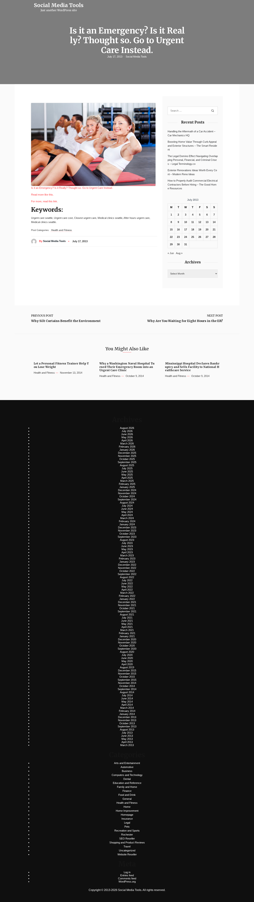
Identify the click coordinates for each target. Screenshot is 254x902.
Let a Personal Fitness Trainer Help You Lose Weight (61, 365)
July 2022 (127, 580)
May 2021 (127, 623)
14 (214, 222)
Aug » (179, 253)
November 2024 (127, 493)
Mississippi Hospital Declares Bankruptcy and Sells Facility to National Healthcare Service (192, 367)
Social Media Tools (136, 56)
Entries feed (127, 875)
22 (171, 236)
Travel (127, 846)
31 (185, 244)
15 (171, 229)
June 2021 (127, 620)
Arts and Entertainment (127, 763)
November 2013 (127, 720)
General (127, 798)
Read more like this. (42, 194)
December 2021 (127, 602)
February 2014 (127, 710)
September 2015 (127, 679)
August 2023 (127, 539)
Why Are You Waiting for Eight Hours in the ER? (185, 321)
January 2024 (127, 524)
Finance (127, 790)
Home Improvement (127, 810)
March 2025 (127, 480)
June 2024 (127, 508)
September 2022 (127, 574)
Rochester (127, 834)
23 (178, 236)
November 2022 (127, 567)
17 (185, 229)
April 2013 (127, 741)
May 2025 (127, 474)
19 (199, 229)
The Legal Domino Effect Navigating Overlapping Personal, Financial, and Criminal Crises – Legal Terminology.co (193, 160)
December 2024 (127, 490)
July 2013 (127, 732)
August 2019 (127, 667)
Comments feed (127, 878)
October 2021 (127, 608)
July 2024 (127, 505)
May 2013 (127, 738)
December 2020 (127, 639)
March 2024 (127, 518)
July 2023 (127, 543)
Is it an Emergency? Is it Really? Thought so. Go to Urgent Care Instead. (72, 187)
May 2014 (127, 701)
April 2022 (127, 589)
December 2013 (127, 717)
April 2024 (127, 515)
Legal (127, 822)
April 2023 (127, 552)
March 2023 (127, 555)
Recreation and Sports (127, 830)
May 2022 (127, 586)
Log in (127, 872)
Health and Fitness (61, 230)
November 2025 (127, 455)
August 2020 (127, 651)
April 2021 (127, 626)
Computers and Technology (127, 774)
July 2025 (127, 468)
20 (207, 229)
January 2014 (127, 714)
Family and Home (127, 786)
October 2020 (127, 645)
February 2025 (127, 483)
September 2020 (127, 648)
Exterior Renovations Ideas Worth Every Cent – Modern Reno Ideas (192, 172)
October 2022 (127, 570)
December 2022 (127, 564)
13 (207, 222)
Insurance (127, 818)
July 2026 (127, 431)
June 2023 (127, 546)
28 (214, 236)
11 (192, 222)
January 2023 (127, 561)
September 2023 (127, 536)
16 (178, 229)
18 (192, 229)
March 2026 (127, 443)
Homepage (127, 814)
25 (192, 236)
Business (127, 771)
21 (214, 229)
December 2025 (127, 452)
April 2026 (127, 440)
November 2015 (127, 673)
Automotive (127, 767)
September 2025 (127, 462)
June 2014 (127, 698)
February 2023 (127, 558)
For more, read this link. (44, 201)
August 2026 (127, 427)
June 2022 (127, 583)
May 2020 (127, 661)
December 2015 (127, 670)
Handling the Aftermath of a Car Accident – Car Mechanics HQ (191, 133)
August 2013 (127, 729)
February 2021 (127, 633)
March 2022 (127, 592)
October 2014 (127, 686)
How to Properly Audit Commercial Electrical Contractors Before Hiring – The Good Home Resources (193, 184)
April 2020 (127, 664)
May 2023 (127, 549)
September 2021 (127, 611)
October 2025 (127, 459)
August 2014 (127, 692)
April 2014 (127, 704)
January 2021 (127, 636)
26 (199, 236)
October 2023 (127, 533)
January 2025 (127, 487)
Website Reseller (127, 854)
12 (199, 222)
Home (127, 806)
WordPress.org (127, 881)
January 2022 (127, 598)
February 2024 (127, 521)
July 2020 (127, 654)
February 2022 (127, 595)
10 (185, 222)
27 (207, 236)
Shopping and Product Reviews (127, 842)
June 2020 (127, 658)
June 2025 (127, 471)
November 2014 (127, 682)
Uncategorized (127, 850)
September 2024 (127, 499)
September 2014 (127, 689)
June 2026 (127, 434)
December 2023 (127, 527)
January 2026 (127, 449)
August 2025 (127, 465)
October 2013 (127, 723)
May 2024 (127, 511)
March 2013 (127, 745)
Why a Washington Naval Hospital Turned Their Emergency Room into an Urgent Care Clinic (126, 367)
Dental (127, 778)
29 (171, 244)
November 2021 (127, 605)
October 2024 (127, 496)
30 (178, 244)
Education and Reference (127, 782)
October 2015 (127, 676)
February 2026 (127, 446)
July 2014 (127, 695)
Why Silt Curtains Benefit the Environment (66, 321)
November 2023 (127, 530)
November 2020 (127, 642)
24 (185, 236)
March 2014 (127, 707)
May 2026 (127, 437)
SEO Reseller (127, 838)
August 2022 (127, 577)
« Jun (171, 253)
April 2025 (127, 477)
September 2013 (127, 726)
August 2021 (127, 614)
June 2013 (127, 735)
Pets (127, 826)
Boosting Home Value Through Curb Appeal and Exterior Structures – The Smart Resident (192, 145)
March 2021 (127, 630)
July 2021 (127, 617)
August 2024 (127, 502)
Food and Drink (127, 794)
